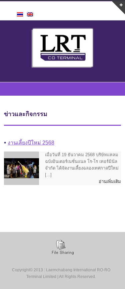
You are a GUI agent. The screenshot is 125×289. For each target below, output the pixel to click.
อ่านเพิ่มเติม (110, 181)
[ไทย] (20, 14)
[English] (30, 14)
